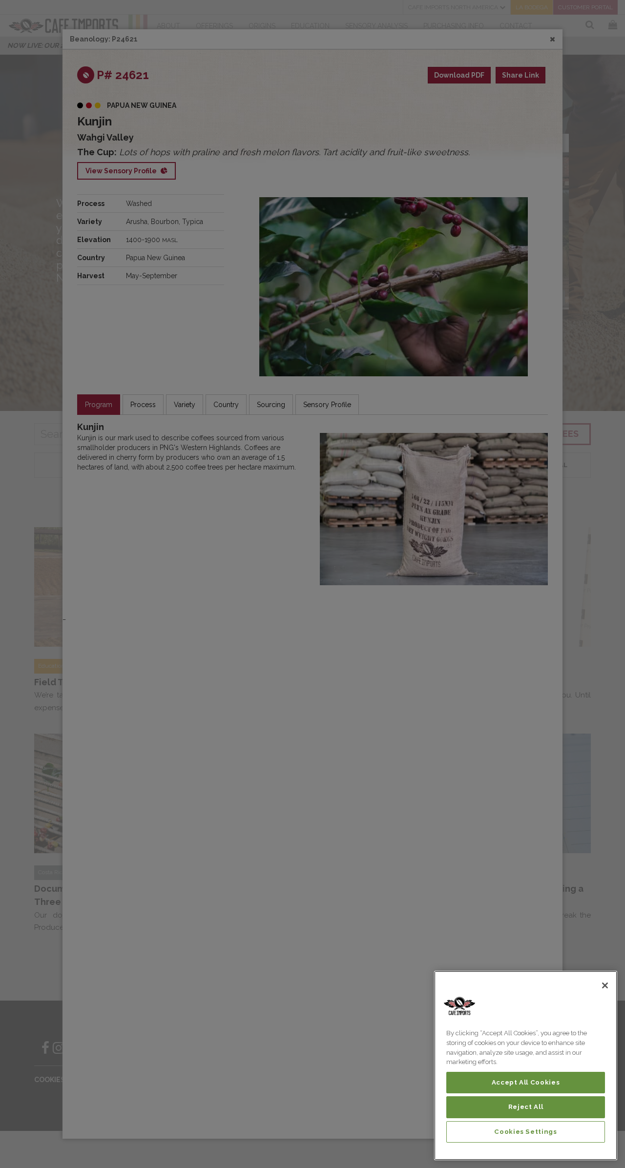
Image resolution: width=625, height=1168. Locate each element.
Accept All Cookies (526, 1082)
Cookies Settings (525, 1131)
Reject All (525, 1106)
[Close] (605, 985)
